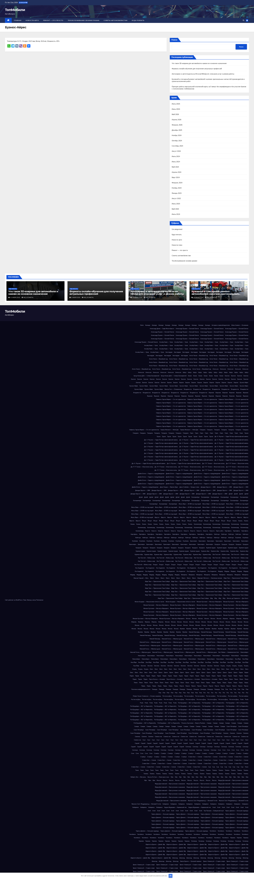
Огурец (223, 665)
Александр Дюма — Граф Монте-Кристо (162, 328)
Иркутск (157, 517)
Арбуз (184, 372)
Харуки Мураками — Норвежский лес (175, 807)
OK (170, 876)
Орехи (160, 672)
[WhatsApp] (0, 10)
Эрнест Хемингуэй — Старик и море (214, 861)
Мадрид (220, 571)
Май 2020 (175, 209)
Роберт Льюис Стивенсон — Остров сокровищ (147, 696)
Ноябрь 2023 (176, 188)
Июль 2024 (176, 156)
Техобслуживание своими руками (83, 20)
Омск (151, 669)
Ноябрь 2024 (176, 135)
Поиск (174, 40)
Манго (152, 578)
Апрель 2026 (176, 119)
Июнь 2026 (176, 109)
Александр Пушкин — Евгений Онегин (187, 328)
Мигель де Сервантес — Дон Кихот (237, 598)
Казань (235, 521)
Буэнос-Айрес (244, 382)
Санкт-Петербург (232, 726)
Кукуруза (217, 544)
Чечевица (194, 841)
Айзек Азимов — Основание (239, 325)
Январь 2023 (176, 193)
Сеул (144, 740)
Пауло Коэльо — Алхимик (157, 679)
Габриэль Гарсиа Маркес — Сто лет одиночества (171, 399)
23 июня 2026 (137, 297)
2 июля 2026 (76, 297)
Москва (167, 622)
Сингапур (188, 746)
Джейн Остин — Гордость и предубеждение (151, 473)
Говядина (202, 429)
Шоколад (175, 858)
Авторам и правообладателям (221, 325)
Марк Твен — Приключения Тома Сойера (236, 578)
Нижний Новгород (194, 632)
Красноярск (193, 541)
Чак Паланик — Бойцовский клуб (214, 810)
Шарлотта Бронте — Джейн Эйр (155, 844)
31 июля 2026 (15, 297)
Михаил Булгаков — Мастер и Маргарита (209, 601)
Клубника (238, 537)
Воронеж (211, 392)
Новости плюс (177, 245)
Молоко (188, 618)
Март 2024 (176, 177)
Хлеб (214, 807)
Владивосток (188, 389)
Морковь (225, 618)
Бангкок (227, 376)
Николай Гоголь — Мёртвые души (172, 639)
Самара (209, 723)
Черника (232, 837)
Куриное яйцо (205, 551)
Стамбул (156, 753)
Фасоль (159, 780)
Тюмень (202, 770)
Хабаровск (166, 804)
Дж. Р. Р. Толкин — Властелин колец (213, 463)
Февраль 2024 (177, 183)
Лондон (155, 564)
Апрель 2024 (176, 172)
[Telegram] (0, 11)
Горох (191, 433)
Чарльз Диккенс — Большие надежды (236, 810)
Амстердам (168, 352)
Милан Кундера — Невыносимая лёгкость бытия (149, 601)
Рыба (241, 699)
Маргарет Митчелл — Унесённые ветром (209, 578)
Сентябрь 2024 (177, 146)
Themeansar (39, 600)
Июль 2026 (176, 104)
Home (142, 325)
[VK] (0, 12)
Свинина (225, 733)
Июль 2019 (176, 214)
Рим (222, 689)
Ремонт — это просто (53, 20)
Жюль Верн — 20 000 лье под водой (190, 504)
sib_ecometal (28, 297)
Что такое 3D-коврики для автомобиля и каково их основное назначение (199, 63)
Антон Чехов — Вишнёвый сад (198, 355)
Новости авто (32, 20)
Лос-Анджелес (139, 568)
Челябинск (213, 831)
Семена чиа (158, 736)
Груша (246, 433)
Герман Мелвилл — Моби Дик (170, 429)
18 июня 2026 (198, 297)
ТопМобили (15, 10)
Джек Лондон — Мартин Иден (169, 487)
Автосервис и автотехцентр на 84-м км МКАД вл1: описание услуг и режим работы (203, 74)
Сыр (209, 767)
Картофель (228, 531)
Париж (241, 672)
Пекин (220, 679)
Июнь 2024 (176, 162)
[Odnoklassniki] (0, 13)
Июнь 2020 (176, 204)
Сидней (137, 743)
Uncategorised (177, 229)
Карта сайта (219, 531)
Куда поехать (138, 20)
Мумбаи (182, 628)
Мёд (211, 598)
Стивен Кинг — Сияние (195, 757)
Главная (17, 20)
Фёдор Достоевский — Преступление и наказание (233, 780)
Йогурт (144, 521)
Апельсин (215, 369)
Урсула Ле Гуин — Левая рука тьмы (158, 777)
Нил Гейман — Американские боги (228, 652)
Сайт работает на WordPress (14, 600)
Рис (204, 692)
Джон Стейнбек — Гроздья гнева (189, 487)
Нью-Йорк (238, 659)
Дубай (230, 494)
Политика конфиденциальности (140, 689)
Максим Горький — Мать (141, 578)
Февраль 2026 (177, 125)
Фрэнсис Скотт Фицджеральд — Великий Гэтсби (202, 800)
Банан (190, 376)
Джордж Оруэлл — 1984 (208, 487)
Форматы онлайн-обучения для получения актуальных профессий (197, 69)
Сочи (219, 750)
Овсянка (143, 665)
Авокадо (147, 325)
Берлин (169, 382)
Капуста (147, 531)
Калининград (198, 524)
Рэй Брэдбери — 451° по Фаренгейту (189, 703)
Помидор (154, 689)
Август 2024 (176, 151)
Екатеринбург (195, 497)
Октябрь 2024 (177, 141)
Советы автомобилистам (115, 20)
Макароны (184, 574)
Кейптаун (217, 534)
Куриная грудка (211, 547)
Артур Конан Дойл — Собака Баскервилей (146, 376)
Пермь (208, 682)
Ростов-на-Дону (167, 696)
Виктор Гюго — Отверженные (173, 389)
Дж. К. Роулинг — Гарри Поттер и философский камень (231, 436)
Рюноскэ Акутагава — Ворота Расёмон (193, 723)
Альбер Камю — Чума (166, 342)
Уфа (172, 777)
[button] (243, 20)
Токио (246, 767)
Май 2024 (175, 167)
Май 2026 (175, 114)
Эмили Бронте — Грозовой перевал (190, 861)
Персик (182, 686)
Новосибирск (244, 652)
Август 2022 (176, 198)
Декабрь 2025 (177, 130)
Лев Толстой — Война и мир (221, 554)
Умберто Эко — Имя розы (138, 777)
